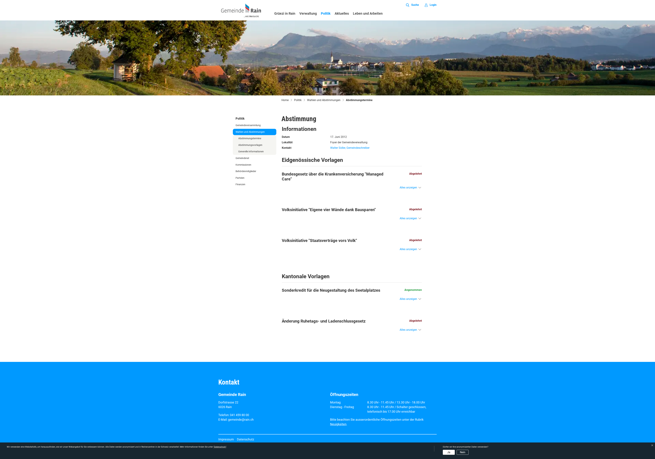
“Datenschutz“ (219, 447)
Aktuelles (342, 13)
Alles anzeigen (408, 187)
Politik (326, 13)
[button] (412, 5)
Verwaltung (308, 13)
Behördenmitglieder (246, 171)
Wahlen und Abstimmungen (250, 132)
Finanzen (240, 184)
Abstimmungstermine (249, 139)
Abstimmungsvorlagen (250, 145)
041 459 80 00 (239, 415)
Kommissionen (243, 164)
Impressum (226, 439)
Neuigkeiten (338, 424)
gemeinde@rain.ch (241, 419)
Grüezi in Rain (284, 13)
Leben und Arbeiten (368, 13)
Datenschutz (245, 439)
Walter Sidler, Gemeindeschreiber (349, 147)
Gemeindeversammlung (248, 125)
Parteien (240, 178)
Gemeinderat (242, 158)
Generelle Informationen (251, 151)
